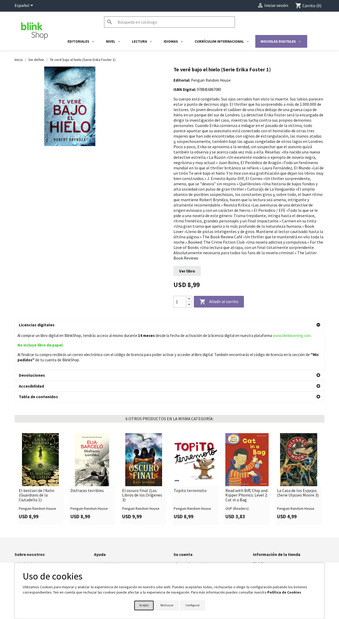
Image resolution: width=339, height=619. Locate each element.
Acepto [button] (144, 605)
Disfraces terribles (87, 490)
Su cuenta (183, 554)
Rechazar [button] (166, 605)
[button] (169, 325)
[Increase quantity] (189, 299)
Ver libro (187, 271)
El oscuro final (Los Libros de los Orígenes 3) (142, 495)
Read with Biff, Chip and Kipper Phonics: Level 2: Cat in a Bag (246, 495)
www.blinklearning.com (292, 335)
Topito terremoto (190, 490)
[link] (40, 479)
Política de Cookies (284, 592)
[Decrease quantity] (189, 304)
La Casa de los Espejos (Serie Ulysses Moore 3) (298, 493)
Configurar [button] (192, 605)
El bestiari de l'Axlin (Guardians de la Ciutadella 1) (36, 495)
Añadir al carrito (218, 301)
